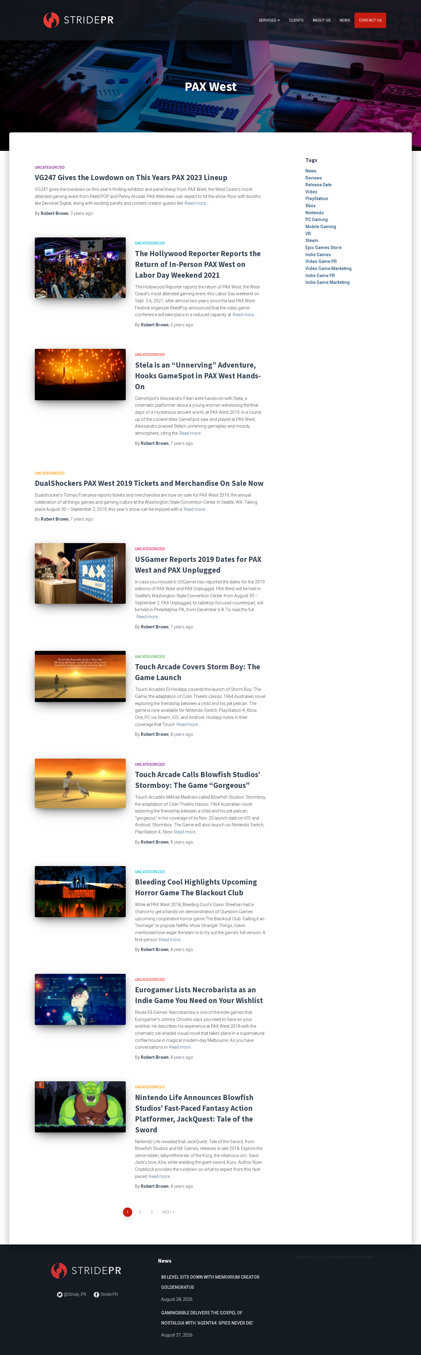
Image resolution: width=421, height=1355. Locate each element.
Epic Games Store (323, 247)
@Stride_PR (75, 1294)
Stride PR (109, 1294)
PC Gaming (316, 219)
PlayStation (316, 198)
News (345, 20)
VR (308, 233)
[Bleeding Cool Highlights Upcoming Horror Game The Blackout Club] (80, 891)
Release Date (318, 184)
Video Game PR (321, 261)
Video (311, 191)
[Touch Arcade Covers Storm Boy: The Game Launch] (80, 676)
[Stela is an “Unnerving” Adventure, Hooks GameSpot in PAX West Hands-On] (80, 374)
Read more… (197, 203)
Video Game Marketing (328, 268)
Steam (311, 240)
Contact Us (370, 20)
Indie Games (318, 254)
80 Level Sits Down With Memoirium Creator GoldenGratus (210, 1282)
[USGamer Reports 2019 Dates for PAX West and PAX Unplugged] (80, 573)
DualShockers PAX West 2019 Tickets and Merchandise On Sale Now (149, 483)
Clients (296, 20)
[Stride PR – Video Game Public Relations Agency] (79, 20)
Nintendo (314, 212)
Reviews (313, 177)
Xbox (310, 205)
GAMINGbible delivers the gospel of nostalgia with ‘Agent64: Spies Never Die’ (207, 1318)
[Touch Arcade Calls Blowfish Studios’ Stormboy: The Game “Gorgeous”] (80, 783)
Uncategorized (50, 167)
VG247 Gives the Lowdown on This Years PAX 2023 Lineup (131, 177)
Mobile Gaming (320, 226)
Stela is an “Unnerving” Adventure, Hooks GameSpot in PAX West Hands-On (198, 375)
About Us (321, 20)
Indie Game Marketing (327, 282)
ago (81, 213)
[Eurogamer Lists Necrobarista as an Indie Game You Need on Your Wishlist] (80, 999)
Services (268, 20)
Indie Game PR (320, 275)
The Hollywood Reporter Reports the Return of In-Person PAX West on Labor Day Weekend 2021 (198, 264)
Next (167, 1212)
